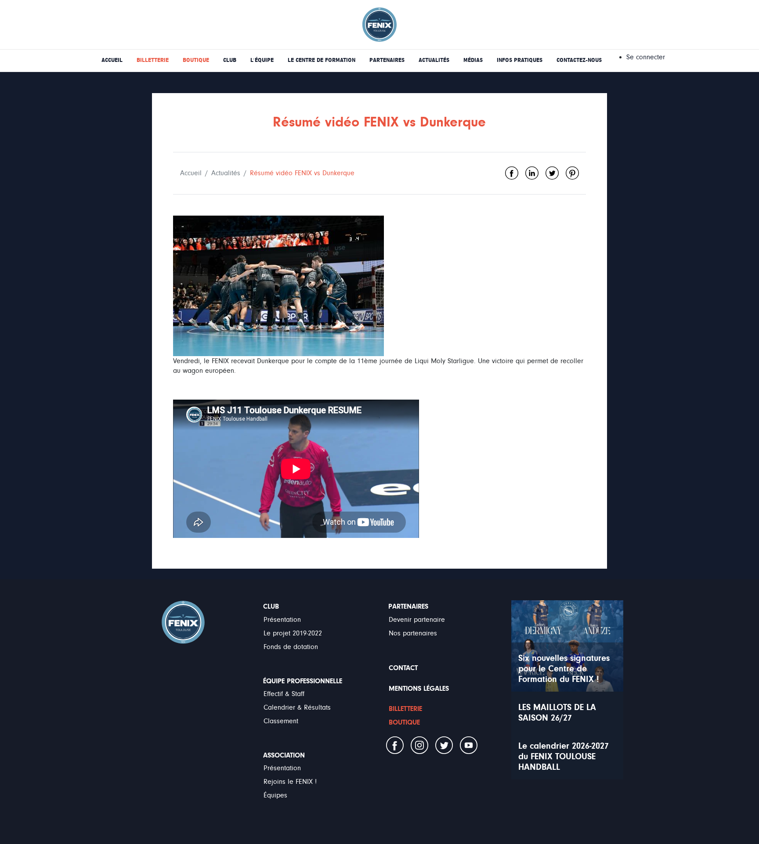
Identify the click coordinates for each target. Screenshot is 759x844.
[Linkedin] (532, 173)
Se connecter (645, 57)
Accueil (191, 173)
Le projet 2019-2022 (293, 633)
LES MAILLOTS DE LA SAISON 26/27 (557, 712)
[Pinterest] (572, 173)
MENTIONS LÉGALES (419, 689)
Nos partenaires (413, 633)
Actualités (225, 173)
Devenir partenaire (417, 620)
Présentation (282, 620)
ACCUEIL (112, 60)
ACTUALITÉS (434, 60)
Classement (281, 721)
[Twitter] (552, 173)
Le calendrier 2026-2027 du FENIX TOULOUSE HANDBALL (563, 756)
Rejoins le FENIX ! (290, 782)
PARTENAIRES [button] (387, 60)
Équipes (275, 795)
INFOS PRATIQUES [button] (519, 60)
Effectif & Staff (284, 694)
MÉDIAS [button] (473, 60)
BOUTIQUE (196, 60)
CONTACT (403, 668)
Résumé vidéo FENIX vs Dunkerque (302, 173)
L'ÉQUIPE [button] (262, 60)
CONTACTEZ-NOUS (579, 60)
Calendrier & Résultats (297, 707)
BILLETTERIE (153, 60)
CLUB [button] (229, 60)
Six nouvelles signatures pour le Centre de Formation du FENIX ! (564, 668)
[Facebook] (511, 173)
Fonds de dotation (291, 647)
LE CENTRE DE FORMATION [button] (321, 60)
